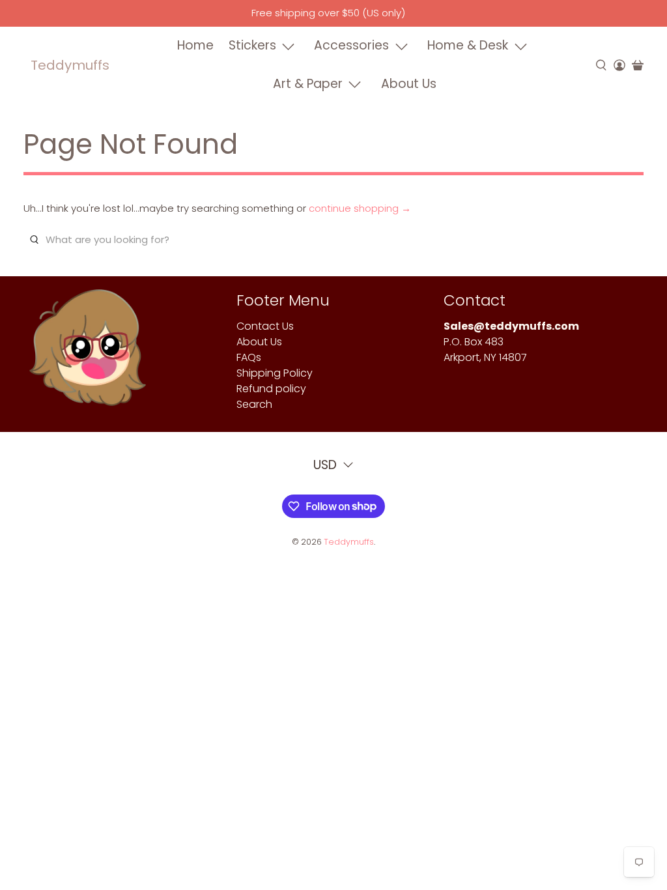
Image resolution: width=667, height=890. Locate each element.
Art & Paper (308, 84)
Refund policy (271, 388)
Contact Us (265, 326)
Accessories (351, 45)
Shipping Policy (274, 373)
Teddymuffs (70, 65)
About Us (408, 84)
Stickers (252, 45)
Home (195, 45)
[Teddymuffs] (87, 353)
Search (254, 404)
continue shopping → (360, 208)
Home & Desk (467, 45)
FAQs (248, 357)
